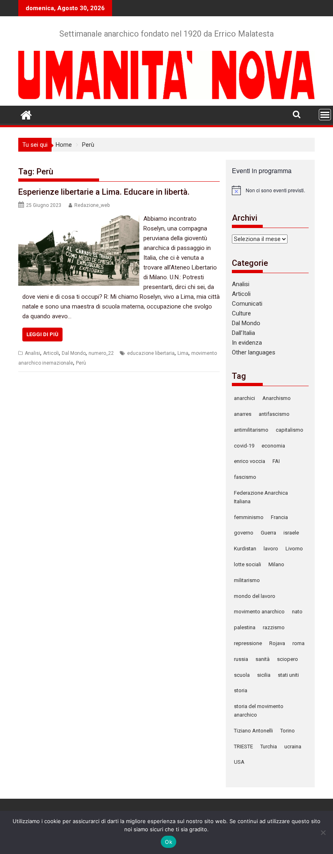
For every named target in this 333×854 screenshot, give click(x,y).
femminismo (249, 517)
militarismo (247, 580)
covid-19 (244, 446)
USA (239, 762)
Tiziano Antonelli (253, 731)
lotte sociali (247, 564)
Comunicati (247, 303)
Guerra (268, 533)
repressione (248, 643)
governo (243, 533)
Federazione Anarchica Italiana (261, 497)
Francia (279, 517)
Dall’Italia (243, 333)
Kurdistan (245, 548)
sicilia (263, 675)
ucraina (292, 746)
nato (297, 611)
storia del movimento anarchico (258, 710)
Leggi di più (42, 334)
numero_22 (101, 353)
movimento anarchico (259, 611)
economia (273, 446)
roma (298, 643)
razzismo (274, 627)
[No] (323, 832)
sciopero (287, 659)
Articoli (51, 353)
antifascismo (274, 414)
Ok (168, 842)
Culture (241, 313)
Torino (287, 731)
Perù (81, 363)
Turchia (268, 746)
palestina (244, 627)
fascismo (245, 477)
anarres (242, 414)
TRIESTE (243, 746)
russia (241, 659)
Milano (276, 564)
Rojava (277, 643)
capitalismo (289, 430)
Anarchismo (276, 398)
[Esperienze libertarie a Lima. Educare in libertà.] (78, 218)
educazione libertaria (151, 353)
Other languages (253, 352)
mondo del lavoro (254, 596)
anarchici (244, 398)
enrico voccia (249, 461)
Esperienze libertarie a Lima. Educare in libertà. (104, 192)
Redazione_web (92, 205)
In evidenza (247, 342)
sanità (262, 659)
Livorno (294, 548)
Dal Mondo (74, 353)
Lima (182, 353)
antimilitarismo (251, 430)
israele (291, 533)
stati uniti (288, 675)
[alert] (270, 190)
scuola (242, 675)
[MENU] (325, 114)
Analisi (32, 353)
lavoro (271, 548)
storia (240, 690)
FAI (276, 461)
